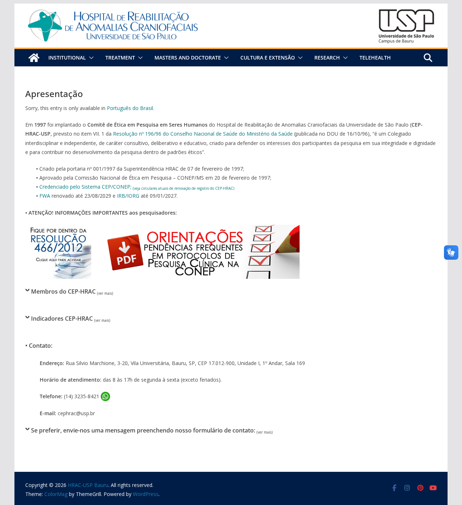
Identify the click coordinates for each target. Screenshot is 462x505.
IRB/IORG (128, 195)
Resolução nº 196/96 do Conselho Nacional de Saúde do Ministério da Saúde (203, 133)
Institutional (67, 57)
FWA (44, 195)
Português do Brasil (130, 108)
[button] (90, 58)
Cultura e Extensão (267, 57)
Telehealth (375, 57)
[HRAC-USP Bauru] (231, 9)
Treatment (120, 57)
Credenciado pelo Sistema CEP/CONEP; (136, 186)
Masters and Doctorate (187, 57)
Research (327, 57)
